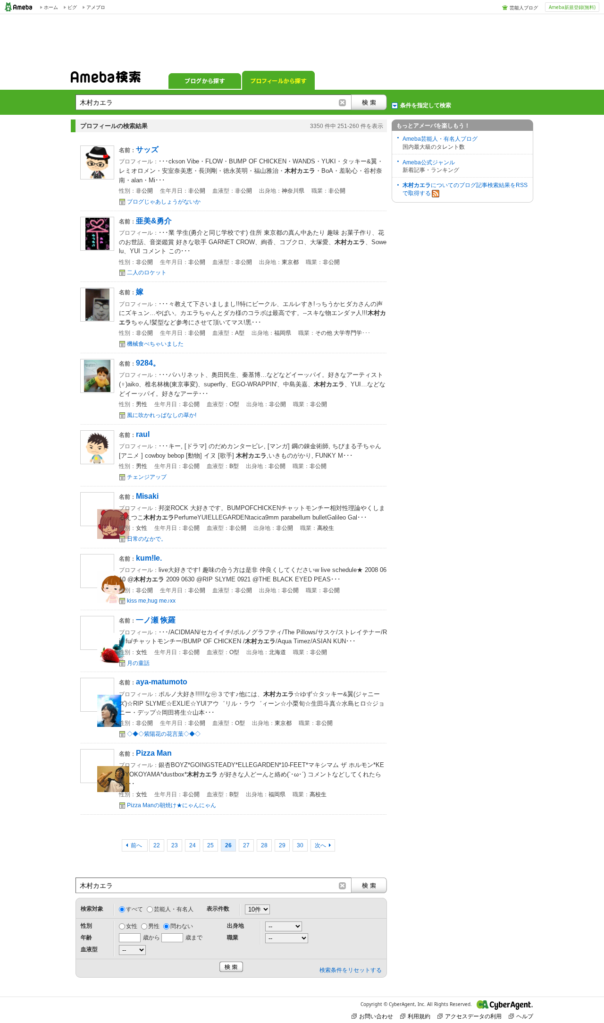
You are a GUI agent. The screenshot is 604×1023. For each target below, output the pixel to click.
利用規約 (419, 1016)
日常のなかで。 (147, 539)
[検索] (369, 102)
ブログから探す (204, 80)
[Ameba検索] (106, 80)
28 (264, 845)
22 (156, 845)
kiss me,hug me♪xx (151, 600)
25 (210, 845)
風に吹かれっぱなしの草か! (161, 415)
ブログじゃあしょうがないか (164, 201)
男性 (153, 926)
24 (192, 845)
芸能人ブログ (524, 7)
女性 (131, 926)
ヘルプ (524, 1016)
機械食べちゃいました (155, 344)
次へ (320, 845)
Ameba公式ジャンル (429, 162)
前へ (137, 845)
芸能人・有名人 (173, 909)
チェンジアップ (147, 477)
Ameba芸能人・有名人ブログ (440, 139)
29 (282, 845)
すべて (134, 909)
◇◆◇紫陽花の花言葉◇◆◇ (164, 734)
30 (300, 845)
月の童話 (138, 663)
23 (174, 845)
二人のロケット (147, 272)
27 (246, 845)
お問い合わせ (376, 1016)
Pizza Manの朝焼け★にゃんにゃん (171, 805)
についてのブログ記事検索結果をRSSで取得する (465, 189)
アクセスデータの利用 (473, 1016)
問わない (181, 926)
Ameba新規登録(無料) (572, 7)
